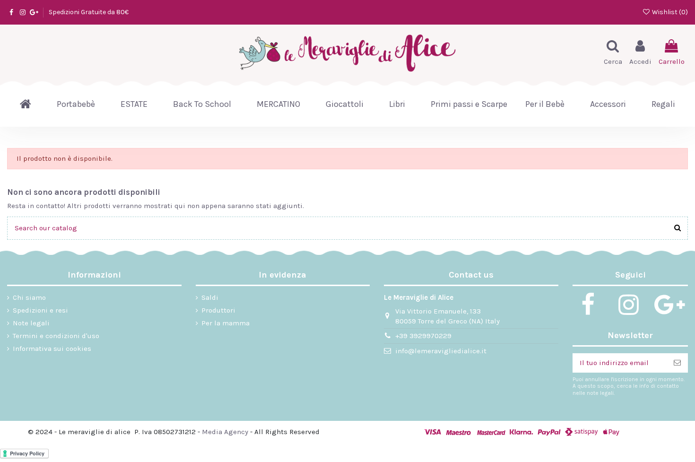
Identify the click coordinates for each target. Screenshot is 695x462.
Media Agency (225, 431)
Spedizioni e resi (40, 310)
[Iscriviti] (677, 363)
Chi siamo (29, 297)
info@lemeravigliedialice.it (440, 351)
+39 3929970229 (423, 335)
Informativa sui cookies (52, 348)
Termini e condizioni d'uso (56, 335)
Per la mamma (225, 323)
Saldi (209, 297)
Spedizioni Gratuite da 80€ (89, 12)
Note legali (31, 323)
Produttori (218, 310)
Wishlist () (669, 12)
